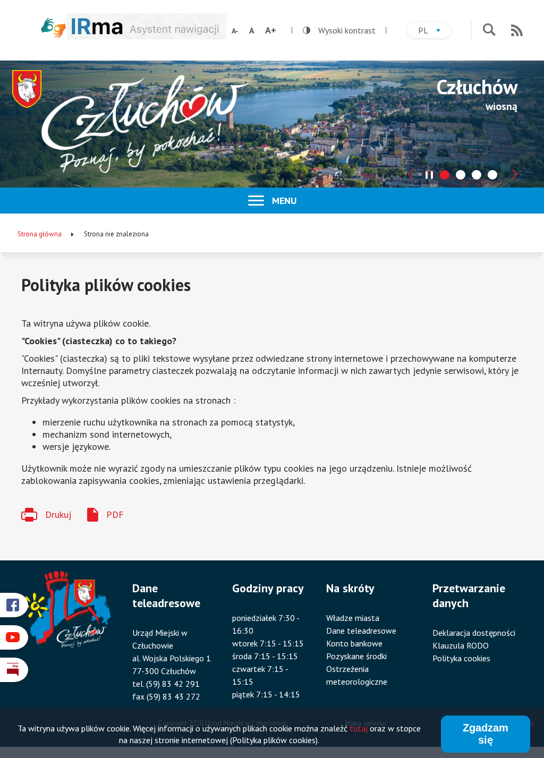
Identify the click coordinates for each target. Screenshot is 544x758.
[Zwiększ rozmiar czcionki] (270, 30)
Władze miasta (352, 617)
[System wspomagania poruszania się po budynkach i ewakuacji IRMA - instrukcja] (146, 36)
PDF (115, 514)
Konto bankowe (354, 643)
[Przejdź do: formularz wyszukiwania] (489, 30)
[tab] (444, 175)
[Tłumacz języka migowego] (53, 27)
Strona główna (40, 234)
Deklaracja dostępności (473, 632)
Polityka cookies (461, 658)
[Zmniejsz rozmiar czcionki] (235, 30)
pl (434, 31)
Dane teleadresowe (361, 630)
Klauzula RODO (460, 645)
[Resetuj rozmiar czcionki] (251, 30)
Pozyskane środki (356, 656)
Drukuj (58, 514)
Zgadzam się (485, 734)
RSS (517, 30)
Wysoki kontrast (339, 30)
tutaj (359, 728)
